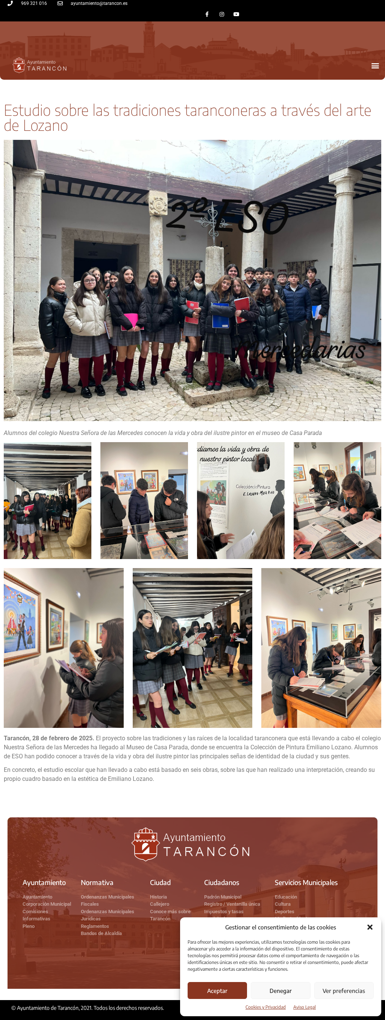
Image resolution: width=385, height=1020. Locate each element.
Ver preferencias (344, 990)
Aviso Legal (304, 1007)
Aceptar (217, 990)
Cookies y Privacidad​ (266, 1007)
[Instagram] (221, 14)
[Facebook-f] (207, 14)
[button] (370, 927)
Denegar (281, 990)
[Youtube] (236, 14)
